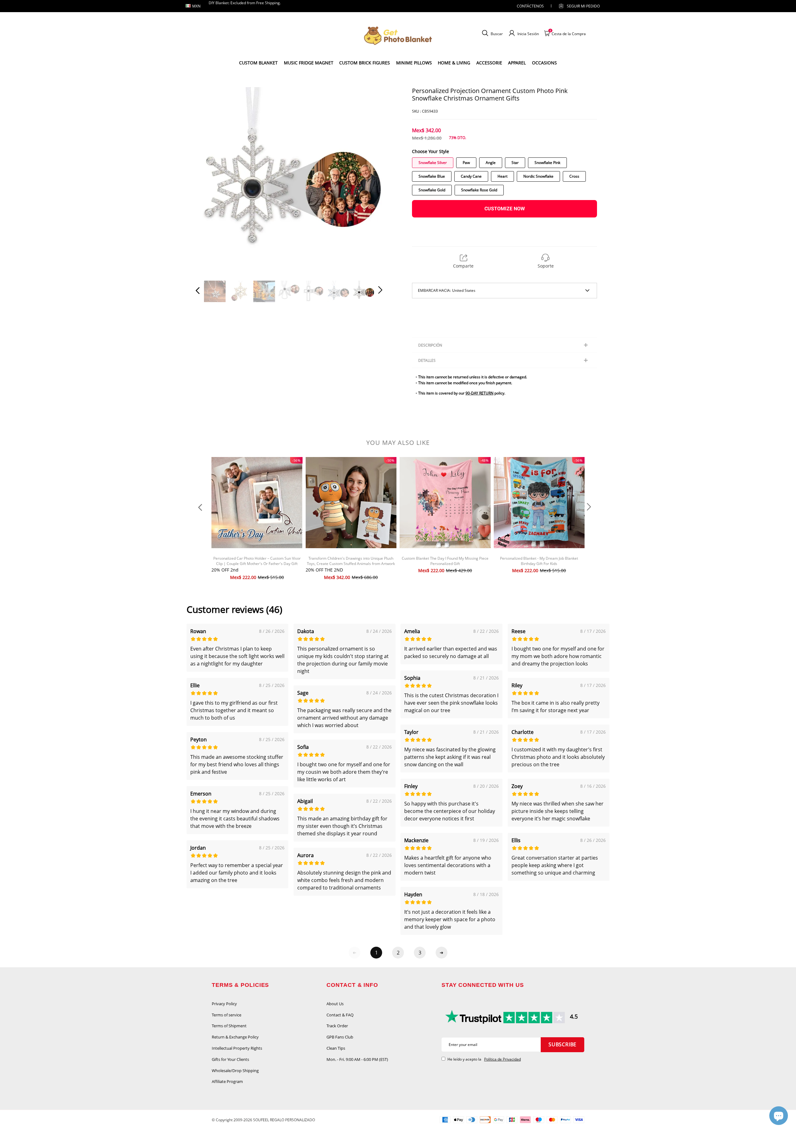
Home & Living (454, 63)
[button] (210, 180)
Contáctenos (530, 6)
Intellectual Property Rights (237, 1048)
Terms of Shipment (229, 1026)
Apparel (517, 63)
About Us (335, 1003)
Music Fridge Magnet (308, 63)
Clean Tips (335, 1048)
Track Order (337, 1026)
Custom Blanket (258, 63)
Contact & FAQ (340, 1015)
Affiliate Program (227, 1081)
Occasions (544, 63)
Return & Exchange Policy (235, 1037)
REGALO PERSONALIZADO (292, 1119)
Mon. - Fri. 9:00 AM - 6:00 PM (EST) (357, 1059)
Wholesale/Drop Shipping (235, 1070)
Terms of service (226, 1015)
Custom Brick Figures (364, 63)
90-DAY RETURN (479, 393)
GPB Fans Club (339, 1037)
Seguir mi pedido (583, 6)
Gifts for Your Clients (230, 1059)
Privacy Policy (224, 1003)
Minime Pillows (414, 63)
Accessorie (489, 63)
